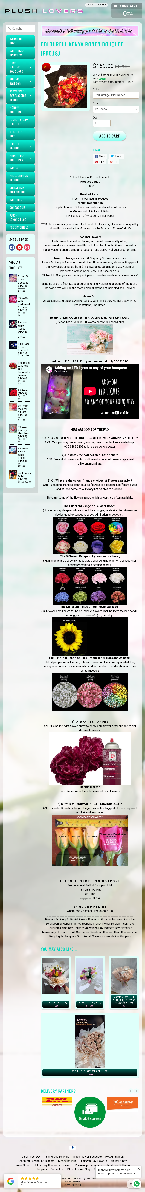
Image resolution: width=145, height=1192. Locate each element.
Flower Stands (14, 146)
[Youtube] (19, 247)
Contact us (17, 208)
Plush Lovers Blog (18, 217)
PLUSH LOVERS (71, 1178)
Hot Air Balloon (15, 81)
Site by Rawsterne (72, 1181)
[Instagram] (27, 247)
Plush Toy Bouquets (16, 158)
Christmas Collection (17, 190)
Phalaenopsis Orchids (19, 178)
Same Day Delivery (16, 53)
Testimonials (19, 227)
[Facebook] (12, 247)
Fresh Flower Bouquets (16, 67)
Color (96, 89)
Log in (90, 5)
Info (130, 82)
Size (95, 103)
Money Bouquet (15, 110)
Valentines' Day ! (17, 41)
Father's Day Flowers (18, 122)
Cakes (13, 168)
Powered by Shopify (72, 1184)
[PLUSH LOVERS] (43, 11)
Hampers (15, 200)
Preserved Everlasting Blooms (18, 95)
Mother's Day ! (15, 134)
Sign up (102, 5)
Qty (95, 117)
